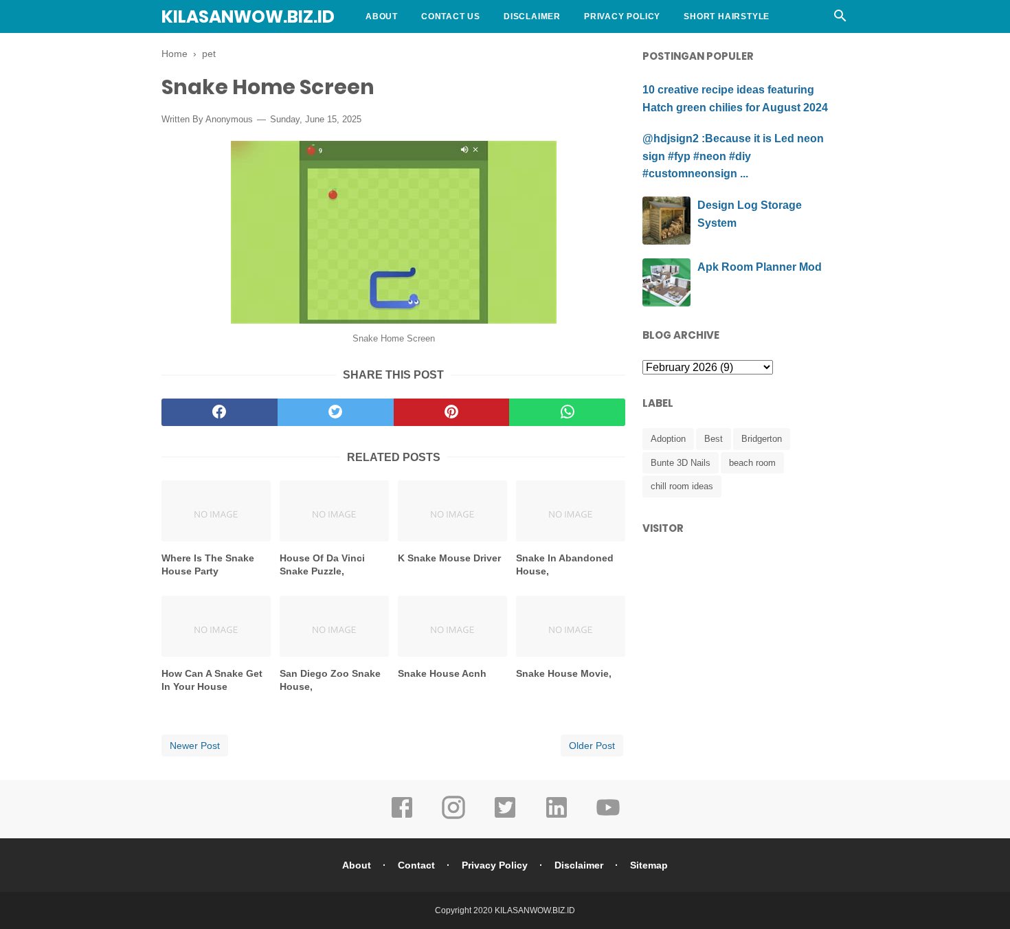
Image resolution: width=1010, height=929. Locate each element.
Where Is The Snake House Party (207, 564)
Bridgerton (761, 439)
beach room (752, 463)
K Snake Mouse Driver (449, 557)
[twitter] (336, 412)
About (382, 16)
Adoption (668, 439)
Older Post (592, 745)
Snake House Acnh (442, 673)
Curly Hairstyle (408, 49)
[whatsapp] (567, 412)
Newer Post (195, 745)
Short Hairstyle (727, 16)
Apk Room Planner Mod (759, 267)
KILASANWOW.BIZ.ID (248, 17)
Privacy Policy (622, 16)
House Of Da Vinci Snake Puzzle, (322, 564)
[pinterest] (452, 412)
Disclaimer (532, 16)
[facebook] (219, 412)
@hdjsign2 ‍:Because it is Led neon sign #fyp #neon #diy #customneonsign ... (733, 156)
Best (713, 439)
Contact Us (450, 16)
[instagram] (453, 817)
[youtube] (608, 817)
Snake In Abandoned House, (565, 564)
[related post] (216, 510)
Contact (416, 865)
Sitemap (649, 865)
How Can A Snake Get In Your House (211, 680)
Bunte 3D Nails (680, 463)
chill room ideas (682, 486)
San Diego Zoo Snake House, (330, 680)
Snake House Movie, (563, 673)
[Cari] (840, 19)
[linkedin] (556, 817)
